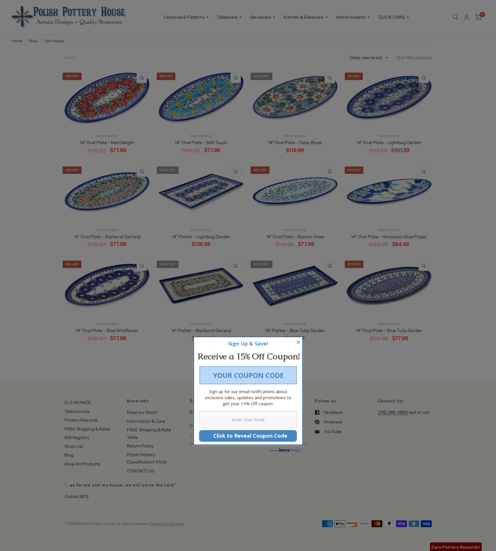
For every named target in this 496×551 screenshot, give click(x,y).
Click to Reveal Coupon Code (248, 435)
